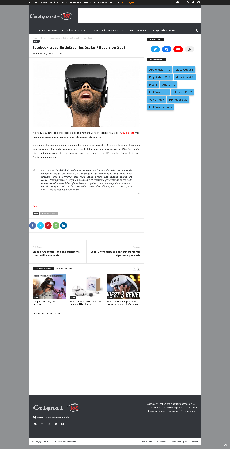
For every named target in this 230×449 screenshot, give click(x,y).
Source (36, 206)
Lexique (114, 2)
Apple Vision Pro (159, 69)
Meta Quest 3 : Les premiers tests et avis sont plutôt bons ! (122, 303)
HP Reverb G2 (178, 99)
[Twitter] (193, 2)
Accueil (33, 2)
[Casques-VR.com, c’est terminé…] (49, 286)
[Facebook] (183, 2)
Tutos (88, 2)
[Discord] (178, 2)
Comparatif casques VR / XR (108, 30)
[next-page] (138, 269)
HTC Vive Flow (158, 92)
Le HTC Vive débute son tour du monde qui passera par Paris (115, 253)
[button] (196, 30)
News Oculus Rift (49, 214)
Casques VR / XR (46, 30)
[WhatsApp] (56, 225)
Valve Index (156, 99)
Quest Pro (168, 84)
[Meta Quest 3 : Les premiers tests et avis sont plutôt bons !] (123, 286)
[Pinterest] (48, 225)
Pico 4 (153, 84)
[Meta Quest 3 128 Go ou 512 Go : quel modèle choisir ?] (86, 286)
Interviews (100, 2)
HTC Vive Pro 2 (182, 92)
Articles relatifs (43, 268)
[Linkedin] (63, 225)
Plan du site (147, 441)
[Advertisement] (139, 15)
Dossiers (75, 2)
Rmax (39, 53)
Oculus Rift (127, 132)
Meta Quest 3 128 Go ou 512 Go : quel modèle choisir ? (86, 303)
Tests (64, 2)
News (44, 2)
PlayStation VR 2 (160, 77)
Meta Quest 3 (184, 69)
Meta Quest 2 (185, 77)
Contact (194, 441)
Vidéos (54, 2)
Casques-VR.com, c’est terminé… (44, 303)
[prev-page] (134, 269)
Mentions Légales (179, 441)
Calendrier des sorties (74, 30)
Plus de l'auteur (64, 268)
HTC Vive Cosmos (160, 107)
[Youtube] (198, 2)
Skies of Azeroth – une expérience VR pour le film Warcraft (56, 253)
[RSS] (188, 2)
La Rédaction (162, 441)
